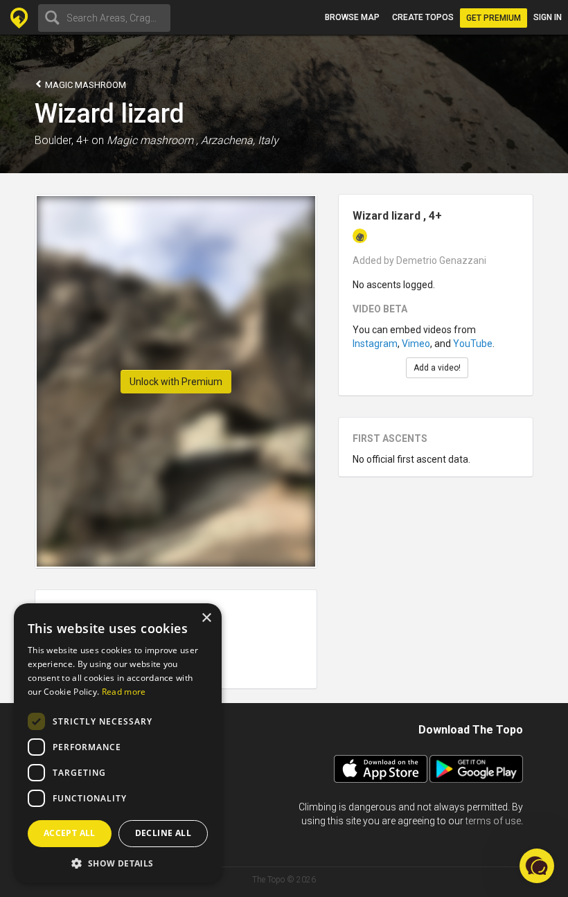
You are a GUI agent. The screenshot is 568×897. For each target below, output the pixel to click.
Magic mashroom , (152, 140)
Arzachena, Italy (239, 140)
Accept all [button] (70, 833)
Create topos (423, 17)
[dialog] (118, 743)
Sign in (547, 17)
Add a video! (437, 368)
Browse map (352, 17)
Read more (124, 692)
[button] (118, 862)
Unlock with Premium (176, 381)
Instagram (375, 343)
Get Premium (493, 18)
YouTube (472, 343)
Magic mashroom (84, 85)
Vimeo (416, 343)
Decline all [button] (163, 833)
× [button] (206, 618)
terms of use (493, 820)
